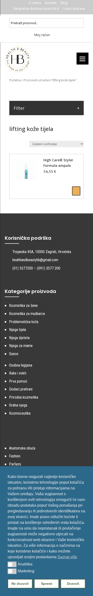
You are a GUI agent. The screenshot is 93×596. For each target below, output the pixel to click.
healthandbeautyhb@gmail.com (35, 260)
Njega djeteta (19, 338)
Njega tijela (17, 329)
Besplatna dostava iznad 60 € (36, 8)
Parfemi (15, 464)
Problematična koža (23, 322)
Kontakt (51, 2)
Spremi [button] (46, 583)
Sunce (13, 354)
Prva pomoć (18, 381)
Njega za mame (21, 345)
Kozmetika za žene (23, 305)
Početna (15, 80)
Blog (63, 2)
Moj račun (41, 35)
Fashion (14, 456)
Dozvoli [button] (73, 583)
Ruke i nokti (17, 373)
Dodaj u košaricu (76, 190)
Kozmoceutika (20, 413)
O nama (35, 2)
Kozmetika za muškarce (27, 313)
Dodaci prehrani (20, 389)
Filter (19, 108)
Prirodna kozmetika (23, 397)
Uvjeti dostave (74, 8)
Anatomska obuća (22, 448)
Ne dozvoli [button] (20, 583)
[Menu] (82, 59)
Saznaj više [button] (67, 557)
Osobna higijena (20, 365)
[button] (12, 564)
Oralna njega (18, 405)
